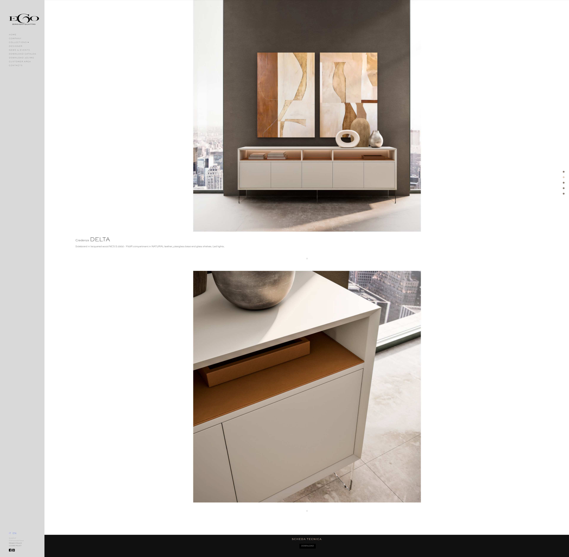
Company (15, 39)
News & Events (19, 50)
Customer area (20, 62)
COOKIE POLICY (15, 545)
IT (10, 533)
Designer (15, 46)
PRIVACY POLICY (15, 543)
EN (14, 533)
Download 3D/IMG (21, 58)
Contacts (16, 66)
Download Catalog (22, 54)
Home (12, 35)
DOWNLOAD (307, 546)
